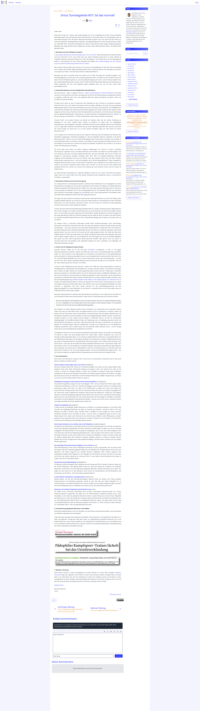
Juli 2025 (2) (131, 92)
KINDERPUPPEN (137, 120)
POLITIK (144, 118)
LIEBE (138, 115)
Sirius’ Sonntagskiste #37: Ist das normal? (88, 15)
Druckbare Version (116, 594)
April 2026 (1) (131, 72)
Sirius (90, 20)
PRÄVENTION (130, 118)
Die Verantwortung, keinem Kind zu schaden (76, 63)
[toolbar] (87, 631)
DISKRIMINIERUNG (137, 124)
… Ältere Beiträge (132, 99)
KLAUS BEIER (137, 128)
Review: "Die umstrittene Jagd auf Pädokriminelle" (136, 187)
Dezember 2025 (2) (132, 81)
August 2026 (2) (132, 64)
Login (197, 2)
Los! (145, 53)
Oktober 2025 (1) (132, 86)
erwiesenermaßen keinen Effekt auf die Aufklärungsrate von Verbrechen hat (95, 279)
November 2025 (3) (133, 83)
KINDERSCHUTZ (138, 118)
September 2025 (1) (133, 88)
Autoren (18, 2)
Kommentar (91, 249)
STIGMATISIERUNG (136, 122)
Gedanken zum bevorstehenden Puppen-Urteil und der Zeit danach (136, 143)
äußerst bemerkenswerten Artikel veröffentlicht (99, 93)
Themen (11, 2)
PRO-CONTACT (143, 126)
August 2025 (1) (132, 90)
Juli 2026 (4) (131, 66)
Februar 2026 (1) (132, 77)
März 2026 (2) (131, 75)
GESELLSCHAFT (130, 117)
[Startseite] (4, 2)
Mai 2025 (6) (131, 96)
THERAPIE (144, 117)
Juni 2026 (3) (131, 68)
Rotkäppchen (129, 32)
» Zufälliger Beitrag (132, 105)
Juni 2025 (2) (131, 94)
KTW (135, 115)
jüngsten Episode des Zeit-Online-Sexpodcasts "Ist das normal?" (77, 55)
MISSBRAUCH (143, 115)
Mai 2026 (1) (131, 70)
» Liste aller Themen (132, 131)
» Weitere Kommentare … (133, 197)
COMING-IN (130, 115)
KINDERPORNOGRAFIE (133, 126)
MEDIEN (138, 117)
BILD (82, 195)
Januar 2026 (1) (131, 79)
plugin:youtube (58, 585)
